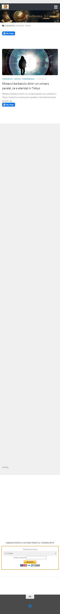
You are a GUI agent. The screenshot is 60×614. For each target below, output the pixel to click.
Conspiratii (7, 79)
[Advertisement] (30, 171)
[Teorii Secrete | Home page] (6, 6)
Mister (17, 79)
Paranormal (28, 79)
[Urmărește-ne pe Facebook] (30, 606)
